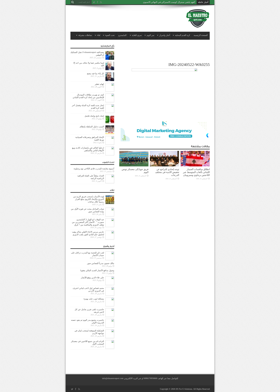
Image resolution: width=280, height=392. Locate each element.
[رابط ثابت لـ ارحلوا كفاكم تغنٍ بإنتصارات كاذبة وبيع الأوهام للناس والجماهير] (109, 151)
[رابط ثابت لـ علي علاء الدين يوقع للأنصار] (109, 280)
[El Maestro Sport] (198, 18)
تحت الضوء (110, 35)
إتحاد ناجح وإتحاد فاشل (94, 116)
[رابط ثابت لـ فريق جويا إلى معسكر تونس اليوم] (133, 158)
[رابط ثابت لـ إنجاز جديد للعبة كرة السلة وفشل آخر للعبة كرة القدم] (109, 108)
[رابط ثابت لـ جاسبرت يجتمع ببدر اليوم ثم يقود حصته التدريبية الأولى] (109, 323)
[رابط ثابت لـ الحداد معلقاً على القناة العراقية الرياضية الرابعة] (109, 179)
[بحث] (72, 2)
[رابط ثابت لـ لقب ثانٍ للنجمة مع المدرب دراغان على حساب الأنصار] (109, 255)
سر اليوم (150, 35)
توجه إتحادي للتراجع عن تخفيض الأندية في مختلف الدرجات (167, 172)
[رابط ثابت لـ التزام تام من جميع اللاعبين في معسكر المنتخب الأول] (109, 344)
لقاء (98, 35)
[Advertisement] (123, 16)
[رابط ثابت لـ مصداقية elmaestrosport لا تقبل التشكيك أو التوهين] (109, 55)
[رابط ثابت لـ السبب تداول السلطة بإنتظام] (109, 129)
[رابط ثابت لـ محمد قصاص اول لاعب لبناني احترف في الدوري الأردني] (109, 291)
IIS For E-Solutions (184, 389)
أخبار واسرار (164, 35)
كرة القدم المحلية (182, 35)
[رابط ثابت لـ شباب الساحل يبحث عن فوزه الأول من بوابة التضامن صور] (109, 212)
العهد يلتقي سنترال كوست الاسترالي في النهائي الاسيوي (169, 2)
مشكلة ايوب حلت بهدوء (94, 299)
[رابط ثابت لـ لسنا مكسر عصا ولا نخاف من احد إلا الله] (109, 66)
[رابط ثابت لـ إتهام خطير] (109, 87)
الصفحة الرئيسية (201, 35)
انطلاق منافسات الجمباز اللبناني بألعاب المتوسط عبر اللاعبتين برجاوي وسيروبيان (196, 172)
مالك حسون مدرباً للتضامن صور (100, 263)
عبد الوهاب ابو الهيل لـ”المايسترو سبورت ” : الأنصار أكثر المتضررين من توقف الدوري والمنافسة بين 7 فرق (88, 222)
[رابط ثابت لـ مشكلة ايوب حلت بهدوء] (109, 302)
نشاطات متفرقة (85, 35)
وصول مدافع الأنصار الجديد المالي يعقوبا (97, 270)
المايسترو (122, 35)
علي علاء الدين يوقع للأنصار (92, 278)
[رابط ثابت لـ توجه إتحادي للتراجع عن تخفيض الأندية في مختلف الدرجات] (164, 158)
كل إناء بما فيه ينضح (95, 73)
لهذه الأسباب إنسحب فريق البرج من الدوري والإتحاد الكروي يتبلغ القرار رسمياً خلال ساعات (88, 199)
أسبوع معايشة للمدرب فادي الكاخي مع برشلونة (93, 169)
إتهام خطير (99, 84)
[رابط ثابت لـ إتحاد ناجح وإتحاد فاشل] (109, 119)
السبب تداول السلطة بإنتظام (92, 127)
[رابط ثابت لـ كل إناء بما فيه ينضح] (109, 76)
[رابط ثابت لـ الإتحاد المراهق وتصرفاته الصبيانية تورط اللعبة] (109, 140)
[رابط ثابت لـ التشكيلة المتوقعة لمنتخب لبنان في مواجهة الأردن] (109, 333)
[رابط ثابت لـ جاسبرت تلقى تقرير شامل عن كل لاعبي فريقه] (109, 312)
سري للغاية (137, 35)
